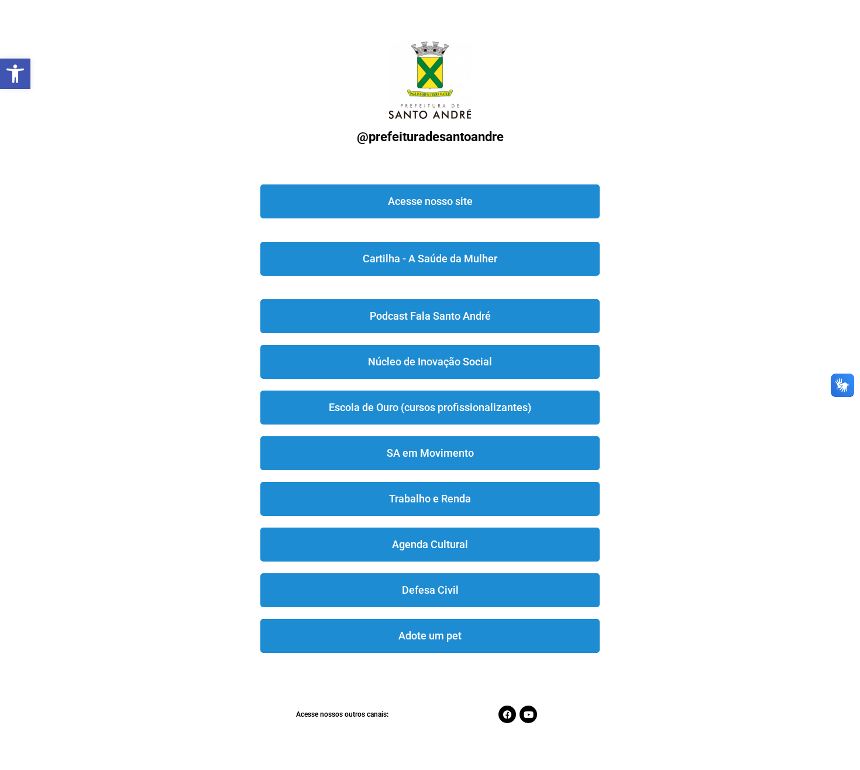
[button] (15, 74)
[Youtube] (528, 714)
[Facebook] (507, 714)
